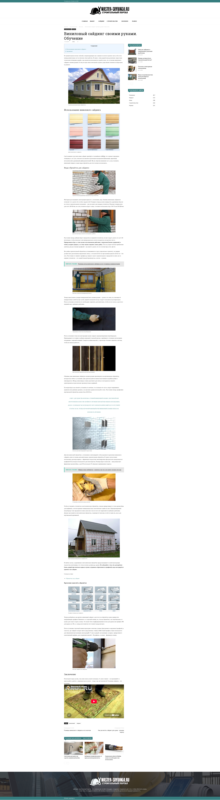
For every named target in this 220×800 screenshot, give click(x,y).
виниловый (72, 723)
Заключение (69, 51)
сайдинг (79, 723)
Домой (66, 26)
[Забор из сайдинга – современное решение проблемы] (132, 52)
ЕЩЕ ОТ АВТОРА (87, 738)
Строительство (112, 21)
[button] (154, 21)
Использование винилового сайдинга (75, 49)
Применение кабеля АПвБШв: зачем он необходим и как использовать (113, 758)
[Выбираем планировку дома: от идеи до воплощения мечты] (94, 748)
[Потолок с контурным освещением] (132, 69)
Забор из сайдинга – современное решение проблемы (145, 51)
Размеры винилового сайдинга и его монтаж (77, 730)
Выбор (92, 21)
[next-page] (68, 763)
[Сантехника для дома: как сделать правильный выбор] (73, 748)
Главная (85, 21)
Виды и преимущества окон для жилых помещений (145, 76)
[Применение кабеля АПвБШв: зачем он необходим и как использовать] (114, 748)
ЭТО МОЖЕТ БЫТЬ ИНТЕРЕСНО (73, 738)
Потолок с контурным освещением (145, 67)
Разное (134, 21)
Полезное (125, 21)
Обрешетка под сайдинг (72, 578)
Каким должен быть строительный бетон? (145, 59)
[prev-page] (65, 763)
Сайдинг (101, 21)
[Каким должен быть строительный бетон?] (132, 60)
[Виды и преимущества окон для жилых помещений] (132, 77)
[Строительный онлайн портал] (110, 10)
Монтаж (81, 26)
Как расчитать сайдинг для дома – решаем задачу (111, 731)
